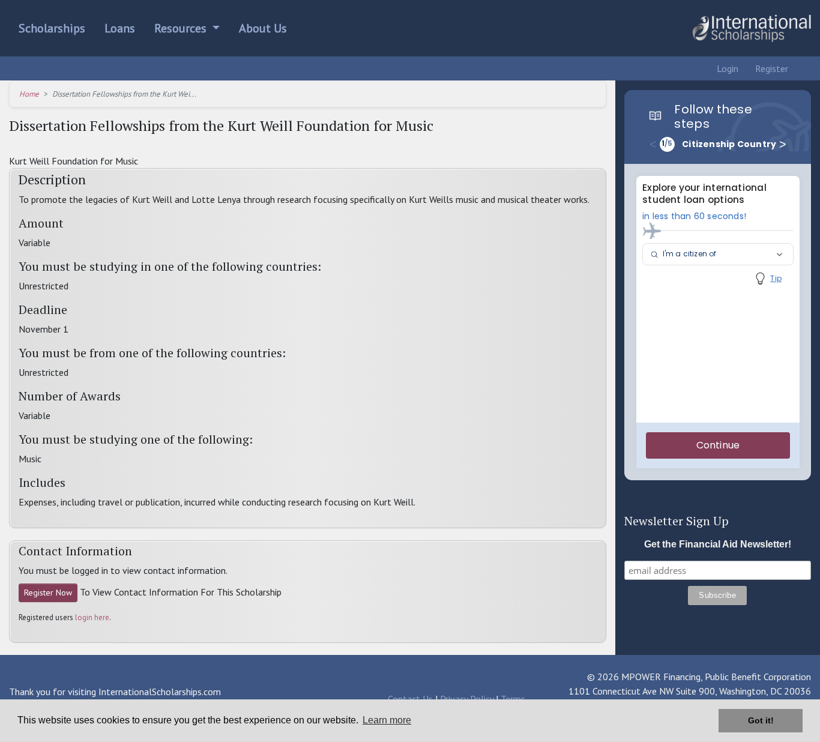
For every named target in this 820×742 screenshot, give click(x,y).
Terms (513, 699)
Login (726, 68)
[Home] (751, 28)
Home (29, 94)
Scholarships (52, 28)
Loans (119, 28)
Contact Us (410, 699)
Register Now (48, 592)
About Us (263, 28)
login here (92, 617)
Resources (182, 28)
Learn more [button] (387, 720)
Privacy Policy (466, 699)
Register (770, 68)
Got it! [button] (761, 720)
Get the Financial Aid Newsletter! (717, 544)
